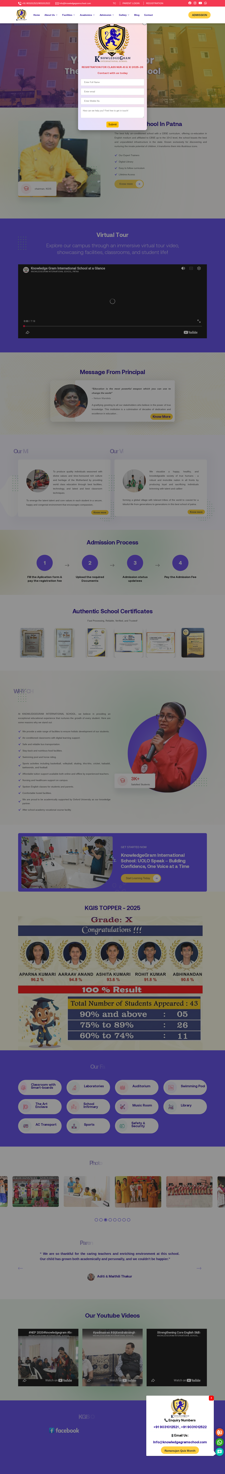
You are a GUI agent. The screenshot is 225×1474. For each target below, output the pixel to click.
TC (114, 3)
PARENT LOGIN (131, 3)
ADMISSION (199, 14)
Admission (106, 15)
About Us (49, 15)
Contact (148, 15)
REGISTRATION (154, 3)
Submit (112, 124)
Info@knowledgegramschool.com (75, 3)
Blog (136, 15)
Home (36, 15)
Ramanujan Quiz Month (180, 1450)
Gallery (123, 15)
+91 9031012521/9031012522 (36, 3)
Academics (86, 15)
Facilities (67, 15)
